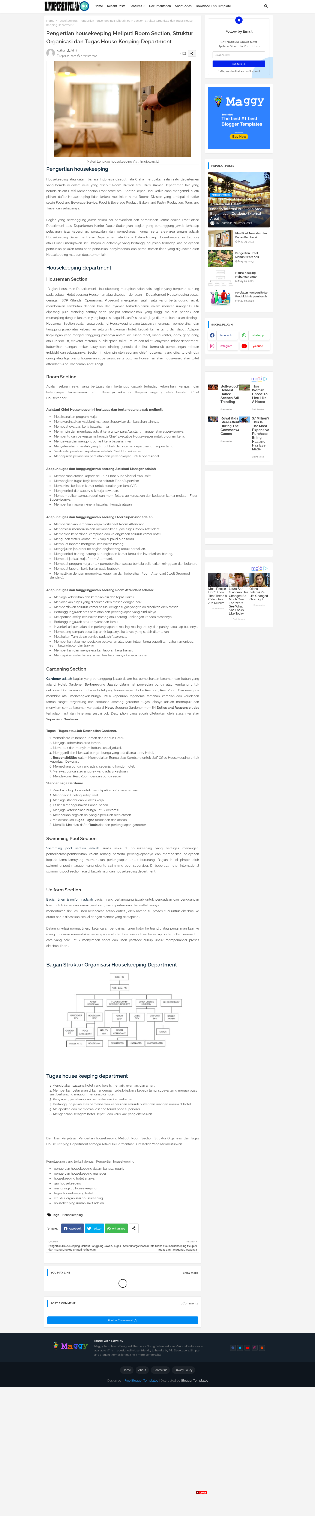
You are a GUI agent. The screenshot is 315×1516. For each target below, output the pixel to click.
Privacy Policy (183, 1370)
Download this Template (213, 6)
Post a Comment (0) (122, 1320)
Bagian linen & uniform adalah (69, 899)
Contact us (160, 1370)
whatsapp (258, 335)
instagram (226, 346)
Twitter (97, 1228)
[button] (266, 6)
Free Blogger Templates (141, 1380)
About (142, 1370)
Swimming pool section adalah (72, 848)
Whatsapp (118, 1228)
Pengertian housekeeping (77, 169)
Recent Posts (116, 6)
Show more (190, 1272)
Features (136, 6)
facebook (226, 335)
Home (98, 6)
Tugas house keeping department (87, 1076)
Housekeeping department (78, 268)
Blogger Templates (194, 1380)
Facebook (75, 1228)
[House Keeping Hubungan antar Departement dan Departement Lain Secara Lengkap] (220, 278)
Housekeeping (67, 20)
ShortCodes (183, 6)
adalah (59, 679)
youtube (258, 346)
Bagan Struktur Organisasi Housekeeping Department (111, 965)
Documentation (160, 6)
